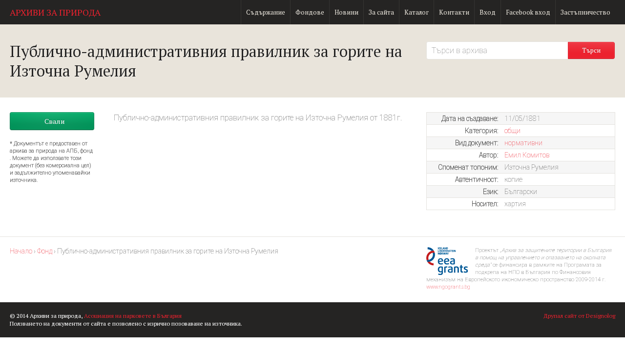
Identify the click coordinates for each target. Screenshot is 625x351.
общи (512, 131)
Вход (487, 12)
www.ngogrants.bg (448, 287)
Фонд (44, 251)
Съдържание (265, 12)
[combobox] (497, 50)
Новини (346, 12)
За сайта (381, 12)
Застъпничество (585, 12)
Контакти (454, 12)
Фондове (309, 12)
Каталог (416, 12)
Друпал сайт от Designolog (579, 315)
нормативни (523, 143)
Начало (21, 251)
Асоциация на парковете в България (133, 315)
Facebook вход (528, 12)
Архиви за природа (55, 12)
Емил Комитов (526, 155)
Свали (54, 121)
